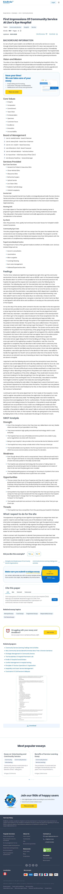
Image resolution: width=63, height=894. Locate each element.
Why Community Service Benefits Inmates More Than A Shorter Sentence (29, 651)
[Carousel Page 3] (31, 779)
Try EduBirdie (50, 573)
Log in (53, 2)
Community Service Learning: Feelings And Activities (45, 562)
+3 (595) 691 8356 (49, 842)
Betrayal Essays (8, 613)
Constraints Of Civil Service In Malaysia (18, 671)
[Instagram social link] (36, 865)
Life (20, 13)
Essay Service (6, 13)
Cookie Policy (48, 888)
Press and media (47, 858)
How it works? (26, 836)
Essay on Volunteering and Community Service (15, 755)
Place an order (14, 92)
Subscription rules (8, 888)
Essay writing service (8, 836)
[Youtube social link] (30, 865)
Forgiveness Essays (32, 613)
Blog (24, 854)
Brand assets (46, 860)
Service (34, 27)
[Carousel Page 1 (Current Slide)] (29, 779)
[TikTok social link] (33, 865)
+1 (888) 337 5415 (49, 839)
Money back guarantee (29, 843)
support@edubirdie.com (51, 836)
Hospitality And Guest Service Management (19, 668)
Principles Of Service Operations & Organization (21, 665)
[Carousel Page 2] (30, 779)
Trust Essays (20, 613)
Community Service (28, 13)
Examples (14, 13)
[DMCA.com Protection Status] (47, 850)
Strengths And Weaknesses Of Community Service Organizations (17, 562)
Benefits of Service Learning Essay (46, 755)
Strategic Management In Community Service (20, 654)
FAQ (24, 841)
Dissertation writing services (10, 848)
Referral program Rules (21, 888)
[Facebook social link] (26, 865)
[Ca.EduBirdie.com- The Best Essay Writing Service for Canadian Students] (5, 874)
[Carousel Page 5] (33, 779)
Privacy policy (6, 886)
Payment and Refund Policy (36, 888)
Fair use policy (29, 886)
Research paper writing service (11, 845)
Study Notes (26, 856)
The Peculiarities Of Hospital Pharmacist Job (19, 657)
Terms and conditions (18, 886)
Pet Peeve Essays (9, 617)
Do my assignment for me (10, 843)
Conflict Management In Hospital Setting (18, 662)
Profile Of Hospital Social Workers (16, 660)
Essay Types (26, 851)
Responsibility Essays (47, 613)
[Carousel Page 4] (32, 779)
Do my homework (7, 850)
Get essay (50, 632)
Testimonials (26, 839)
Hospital (26, 27)
